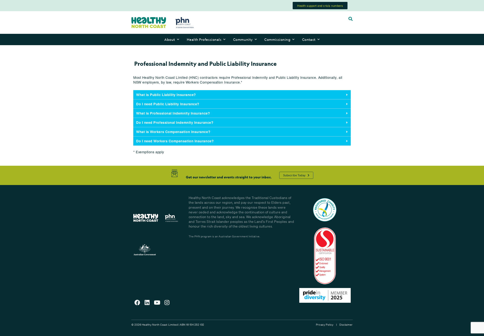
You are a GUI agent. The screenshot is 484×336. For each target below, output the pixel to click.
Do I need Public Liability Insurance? (167, 103)
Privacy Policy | (326, 324)
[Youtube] (157, 303)
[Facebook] (137, 303)
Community (243, 39)
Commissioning (277, 39)
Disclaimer (346, 324)
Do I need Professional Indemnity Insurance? (174, 122)
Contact (309, 39)
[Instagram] (167, 303)
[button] (242, 94)
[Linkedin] (147, 303)
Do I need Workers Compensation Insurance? (175, 141)
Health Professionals (204, 39)
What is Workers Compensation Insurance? (173, 131)
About (169, 39)
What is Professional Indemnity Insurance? (173, 113)
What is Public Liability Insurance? (166, 94)
